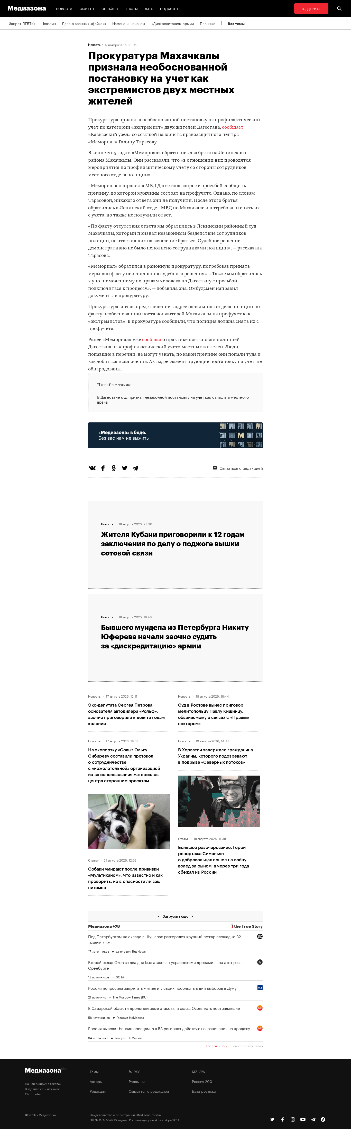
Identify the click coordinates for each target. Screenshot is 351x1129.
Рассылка (137, 1081)
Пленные (207, 23)
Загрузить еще (175, 916)
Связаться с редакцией (241, 468)
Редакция (98, 1091)
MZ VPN (198, 1071)
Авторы (96, 1081)
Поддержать (311, 8)
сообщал (151, 340)
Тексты (131, 8)
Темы (94, 1071)
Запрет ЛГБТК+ (22, 23)
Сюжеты (87, 8)
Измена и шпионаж (128, 23)
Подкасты (169, 8)
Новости (64, 8)
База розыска (204, 1091)
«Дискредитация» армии (172, 23)
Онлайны (109, 8)
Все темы (236, 23)
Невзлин (48, 23)
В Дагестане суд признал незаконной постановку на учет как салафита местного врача (173, 399)
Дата (149, 8)
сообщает (233, 127)
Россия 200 (202, 1081)
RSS (136, 1071)
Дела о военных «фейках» (84, 23)
